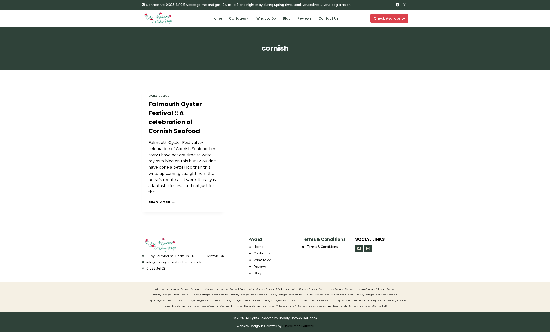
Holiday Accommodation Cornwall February (177, 289)
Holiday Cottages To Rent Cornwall (241, 300)
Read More (161, 202)
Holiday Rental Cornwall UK (251, 306)
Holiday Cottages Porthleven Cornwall (376, 294)
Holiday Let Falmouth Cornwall (349, 300)
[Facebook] (397, 4)
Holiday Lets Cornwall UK (177, 306)
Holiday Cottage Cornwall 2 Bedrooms (268, 289)
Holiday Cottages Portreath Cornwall (164, 300)
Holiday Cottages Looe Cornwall (286, 294)
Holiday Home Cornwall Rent (314, 300)
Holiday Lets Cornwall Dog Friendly (387, 300)
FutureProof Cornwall (298, 326)
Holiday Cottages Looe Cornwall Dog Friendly (329, 294)
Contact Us (328, 18)
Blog (287, 18)
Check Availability (389, 18)
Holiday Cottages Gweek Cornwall (171, 294)
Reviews (305, 18)
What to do (262, 260)
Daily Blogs (159, 95)
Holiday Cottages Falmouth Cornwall (377, 289)
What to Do (266, 18)
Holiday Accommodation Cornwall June (224, 289)
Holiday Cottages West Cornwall (280, 300)
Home (217, 18)
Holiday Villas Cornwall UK (282, 306)
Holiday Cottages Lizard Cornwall (249, 294)
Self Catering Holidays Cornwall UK (368, 306)
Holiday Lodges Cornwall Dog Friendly (213, 306)
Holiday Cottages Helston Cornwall (210, 294)
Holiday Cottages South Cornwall (203, 300)
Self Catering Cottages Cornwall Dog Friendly (322, 306)
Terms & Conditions (322, 247)
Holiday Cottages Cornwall (340, 289)
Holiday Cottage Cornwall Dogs (307, 289)
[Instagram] (404, 4)
